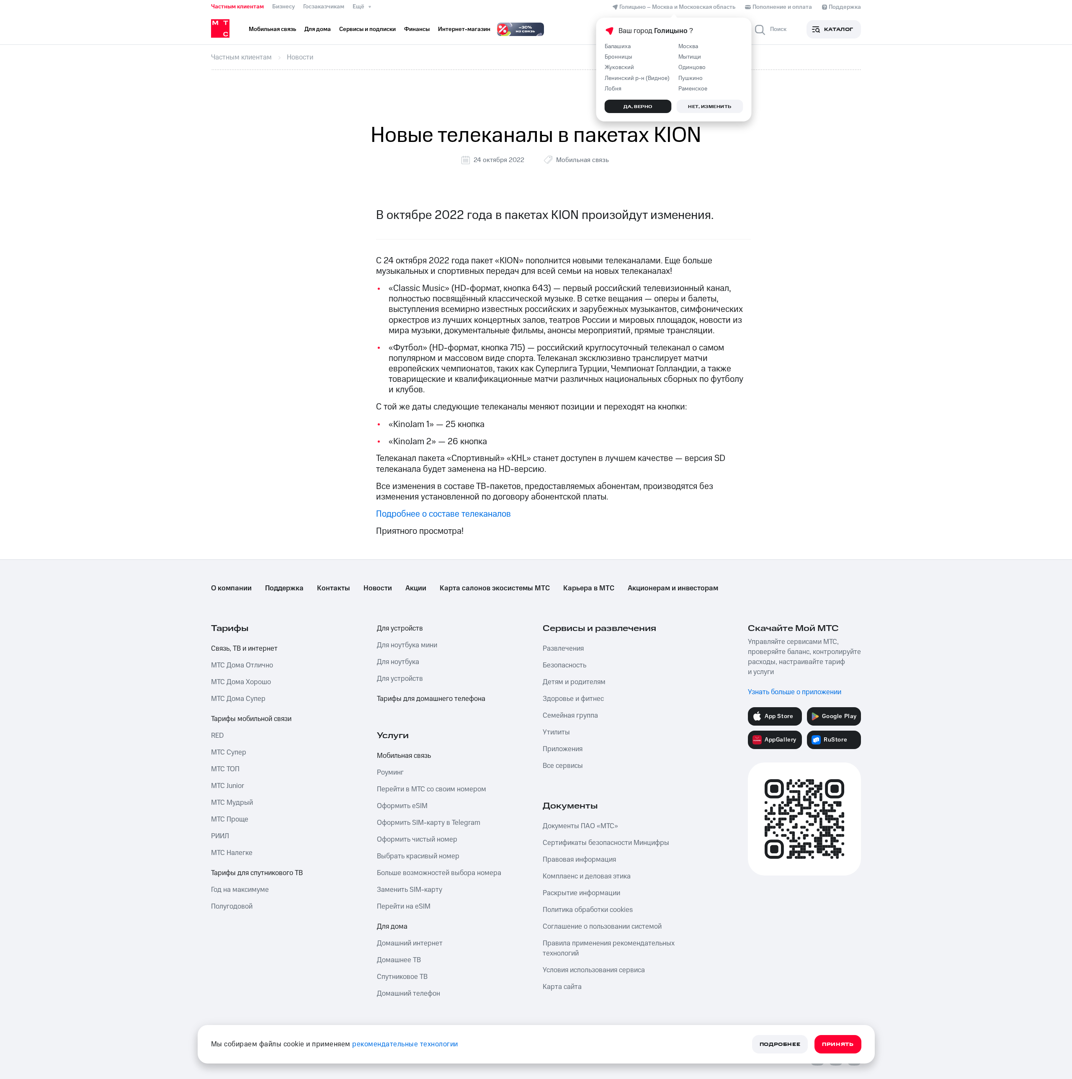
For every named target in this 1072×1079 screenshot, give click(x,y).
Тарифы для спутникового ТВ (257, 873)
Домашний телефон (408, 994)
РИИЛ (220, 836)
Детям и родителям (574, 682)
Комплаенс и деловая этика (587, 876)
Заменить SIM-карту (409, 890)
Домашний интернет (410, 943)
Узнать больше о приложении (794, 692)
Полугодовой (232, 906)
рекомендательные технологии (405, 1044)
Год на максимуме (240, 890)
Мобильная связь (582, 160)
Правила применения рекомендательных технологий (609, 948)
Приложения (562, 749)
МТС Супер (228, 752)
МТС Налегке (232, 853)
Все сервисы (563, 766)
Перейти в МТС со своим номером (431, 789)
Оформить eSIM (402, 806)
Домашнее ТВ (399, 960)
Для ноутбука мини (407, 645)
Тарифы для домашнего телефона (431, 699)
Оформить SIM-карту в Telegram (428, 823)
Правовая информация (579, 860)
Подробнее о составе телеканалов (443, 514)
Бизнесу (283, 7)
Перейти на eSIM (403, 906)
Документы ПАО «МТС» (580, 826)
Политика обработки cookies (588, 910)
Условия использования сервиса (594, 970)
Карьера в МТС (588, 588)
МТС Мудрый (232, 803)
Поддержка (284, 588)
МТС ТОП (225, 769)
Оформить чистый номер (417, 839)
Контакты (333, 588)
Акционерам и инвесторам (673, 588)
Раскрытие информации (581, 893)
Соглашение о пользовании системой (602, 927)
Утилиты (556, 732)
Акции (415, 588)
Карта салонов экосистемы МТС (495, 588)
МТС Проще (229, 819)
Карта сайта (562, 987)
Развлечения (563, 649)
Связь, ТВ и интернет (244, 649)
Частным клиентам (237, 7)
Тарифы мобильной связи (251, 719)
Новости (377, 588)
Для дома (392, 927)
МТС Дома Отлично (242, 665)
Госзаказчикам (323, 7)
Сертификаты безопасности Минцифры (606, 843)
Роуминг (390, 772)
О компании (231, 588)
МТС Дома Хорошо (241, 682)
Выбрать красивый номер (418, 856)
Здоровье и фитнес (573, 699)
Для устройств (400, 628)
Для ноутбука (398, 662)
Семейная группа (570, 716)
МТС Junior (227, 786)
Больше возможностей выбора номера (439, 873)
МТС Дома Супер (238, 699)
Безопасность (564, 665)
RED (217, 736)
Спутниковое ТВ (402, 977)
